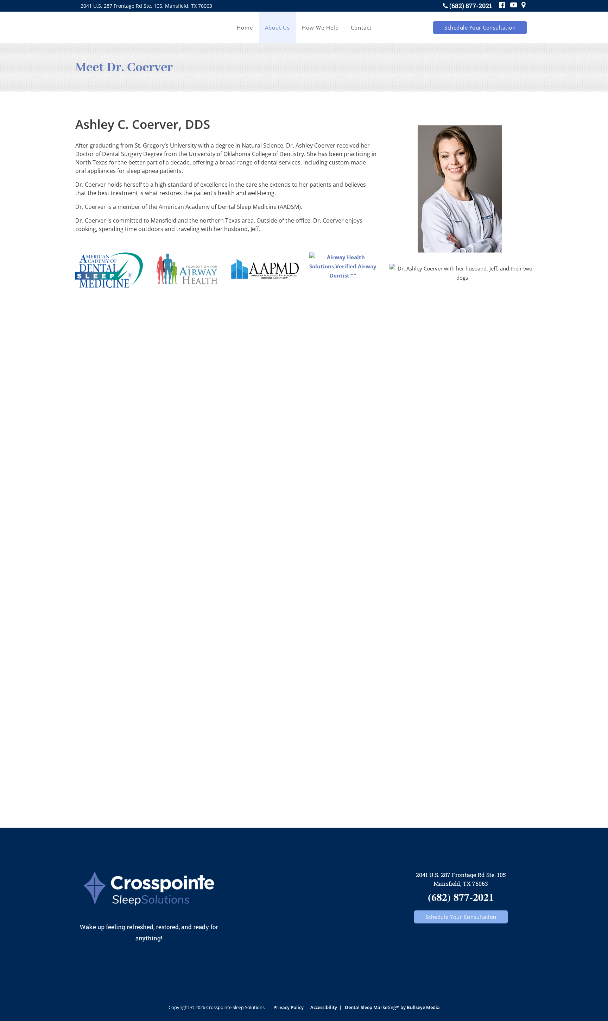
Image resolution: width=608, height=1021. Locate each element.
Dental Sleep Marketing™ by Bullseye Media (392, 1007)
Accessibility (323, 1007)
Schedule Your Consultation (479, 27)
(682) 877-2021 (470, 5)
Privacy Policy (288, 1007)
